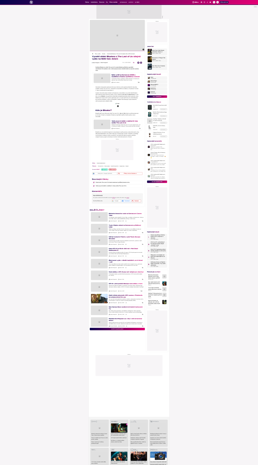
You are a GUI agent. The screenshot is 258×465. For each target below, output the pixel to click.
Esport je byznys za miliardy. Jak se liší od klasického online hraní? (154, 302)
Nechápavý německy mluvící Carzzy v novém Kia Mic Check (158, 434)
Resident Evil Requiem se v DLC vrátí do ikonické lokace (125, 319)
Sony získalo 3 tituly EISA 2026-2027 (158, 461)
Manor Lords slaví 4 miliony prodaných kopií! (97, 442)
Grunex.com (150, 279)
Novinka (103, 53)
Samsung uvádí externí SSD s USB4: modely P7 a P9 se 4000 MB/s (139, 462)
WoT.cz (149, 290)
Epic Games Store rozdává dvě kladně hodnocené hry (126, 307)
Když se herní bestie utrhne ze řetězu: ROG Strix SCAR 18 (139, 434)
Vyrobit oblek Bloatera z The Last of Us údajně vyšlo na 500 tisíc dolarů (121, 53)
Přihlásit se (224, 2)
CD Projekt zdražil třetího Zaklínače (119, 437)
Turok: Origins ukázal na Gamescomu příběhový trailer (125, 226)
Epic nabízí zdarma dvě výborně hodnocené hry (154, 283)
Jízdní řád (150, 46)
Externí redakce (116, 82)
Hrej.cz (149, 305)
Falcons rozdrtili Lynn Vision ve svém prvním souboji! (99, 438)
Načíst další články (117, 329)
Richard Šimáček (113, 326)
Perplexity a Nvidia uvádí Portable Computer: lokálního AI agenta (138, 438)
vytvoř (127, 197)
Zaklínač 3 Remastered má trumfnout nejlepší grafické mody (155, 295)
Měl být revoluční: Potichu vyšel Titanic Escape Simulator (124, 237)
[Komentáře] (134, 62)
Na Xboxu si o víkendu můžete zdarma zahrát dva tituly (117, 441)
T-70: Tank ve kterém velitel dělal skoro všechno (154, 288)
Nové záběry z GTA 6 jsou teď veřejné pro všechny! (126, 272)
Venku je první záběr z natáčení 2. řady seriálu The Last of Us (125, 122)
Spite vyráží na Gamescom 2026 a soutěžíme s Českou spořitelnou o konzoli (125, 75)
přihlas (113, 197)
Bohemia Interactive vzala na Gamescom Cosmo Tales (125, 214)
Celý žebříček (157, 96)
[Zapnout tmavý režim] (217, 2)
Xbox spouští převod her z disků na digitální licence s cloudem (138, 442)
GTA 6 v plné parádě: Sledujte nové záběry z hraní (125, 283)
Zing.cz (149, 285)
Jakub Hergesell (104, 62)
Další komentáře (157, 181)
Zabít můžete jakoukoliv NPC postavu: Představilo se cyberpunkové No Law (125, 296)
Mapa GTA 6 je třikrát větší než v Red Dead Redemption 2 (123, 249)
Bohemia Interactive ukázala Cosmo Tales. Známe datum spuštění (154, 276)
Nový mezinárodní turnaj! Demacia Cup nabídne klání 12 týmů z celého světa (158, 443)
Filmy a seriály (97, 53)
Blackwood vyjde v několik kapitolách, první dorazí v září (126, 261)
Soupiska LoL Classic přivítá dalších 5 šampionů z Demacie (158, 438)
